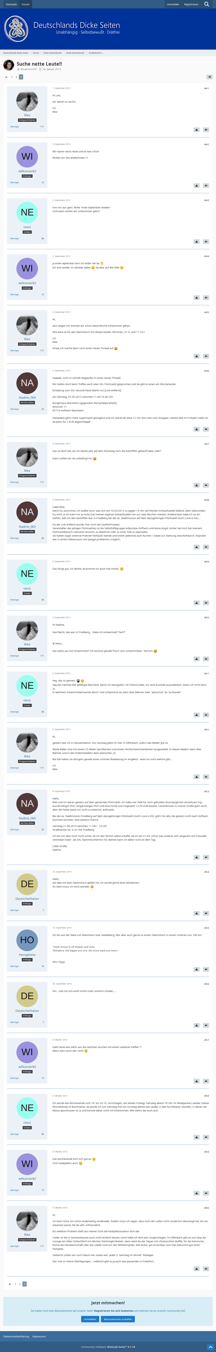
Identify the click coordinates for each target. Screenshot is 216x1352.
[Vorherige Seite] (6, 76)
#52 (206, 729)
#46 (206, 370)
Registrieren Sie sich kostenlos (113, 1310)
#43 (206, 200)
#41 (206, 88)
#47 (206, 443)
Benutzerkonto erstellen (118, 1319)
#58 (206, 1095)
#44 (206, 256)
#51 (206, 673)
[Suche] (207, 4)
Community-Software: (108, 1346)
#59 (206, 1151)
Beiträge (14, 126)
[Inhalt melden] (197, 129)
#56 (206, 984)
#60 (206, 1207)
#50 (206, 617)
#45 (206, 312)
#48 (206, 499)
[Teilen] (210, 77)
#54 (206, 871)
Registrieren (191, 4)
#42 (206, 144)
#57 (206, 1040)
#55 (206, 928)
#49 (206, 561)
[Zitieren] (206, 129)
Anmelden (173, 4)
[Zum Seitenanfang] (210, 1347)
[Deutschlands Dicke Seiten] (108, 29)
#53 (206, 791)
